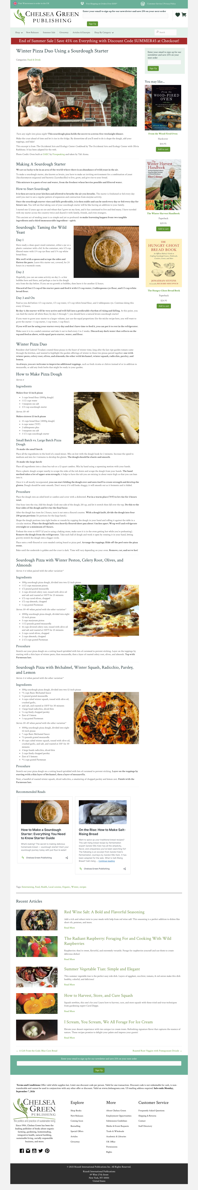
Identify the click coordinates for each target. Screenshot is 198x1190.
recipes (83, 887)
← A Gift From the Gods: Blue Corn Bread (36, 1050)
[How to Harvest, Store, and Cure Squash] (37, 1003)
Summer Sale (49, 32)
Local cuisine (54, 887)
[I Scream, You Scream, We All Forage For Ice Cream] (37, 1029)
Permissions (111, 1146)
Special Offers (77, 1131)
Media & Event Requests (117, 1126)
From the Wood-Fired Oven (163, 133)
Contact (142, 1120)
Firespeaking (58, 154)
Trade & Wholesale (115, 1131)
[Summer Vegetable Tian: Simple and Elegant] (37, 976)
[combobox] (165, 32)
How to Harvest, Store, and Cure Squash (98, 995)
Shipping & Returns (147, 1115)
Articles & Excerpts (81, 32)
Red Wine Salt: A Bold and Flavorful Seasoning (104, 912)
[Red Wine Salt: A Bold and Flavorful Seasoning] (37, 919)
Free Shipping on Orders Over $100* (101, 3)
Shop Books (76, 1110)
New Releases (32, 32)
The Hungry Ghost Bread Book (164, 290)
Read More (69, 927)
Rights (109, 1152)
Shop (17, 32)
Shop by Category (102, 32)
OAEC (46, 154)
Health (44, 887)
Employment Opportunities (118, 1115)
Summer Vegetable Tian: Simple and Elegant (102, 969)
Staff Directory (145, 1126)
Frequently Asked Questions (151, 1110)
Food (37, 887)
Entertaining (28, 887)
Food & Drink (34, 59)
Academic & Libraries (116, 1136)
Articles (74, 1136)
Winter (74, 887)
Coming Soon (77, 1120)
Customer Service (154, 3)
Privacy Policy (170, 3)
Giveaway (63, 32)
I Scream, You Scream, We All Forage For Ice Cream (108, 1022)
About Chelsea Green (116, 1110)
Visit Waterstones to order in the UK (33, 3)
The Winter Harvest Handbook (163, 213)
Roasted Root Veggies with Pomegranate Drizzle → (157, 1050)
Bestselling (75, 1126)
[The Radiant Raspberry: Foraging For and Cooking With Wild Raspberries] (37, 946)
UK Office (110, 1141)
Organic (66, 887)
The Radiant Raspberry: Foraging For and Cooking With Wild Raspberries (117, 941)
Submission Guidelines (116, 1120)
